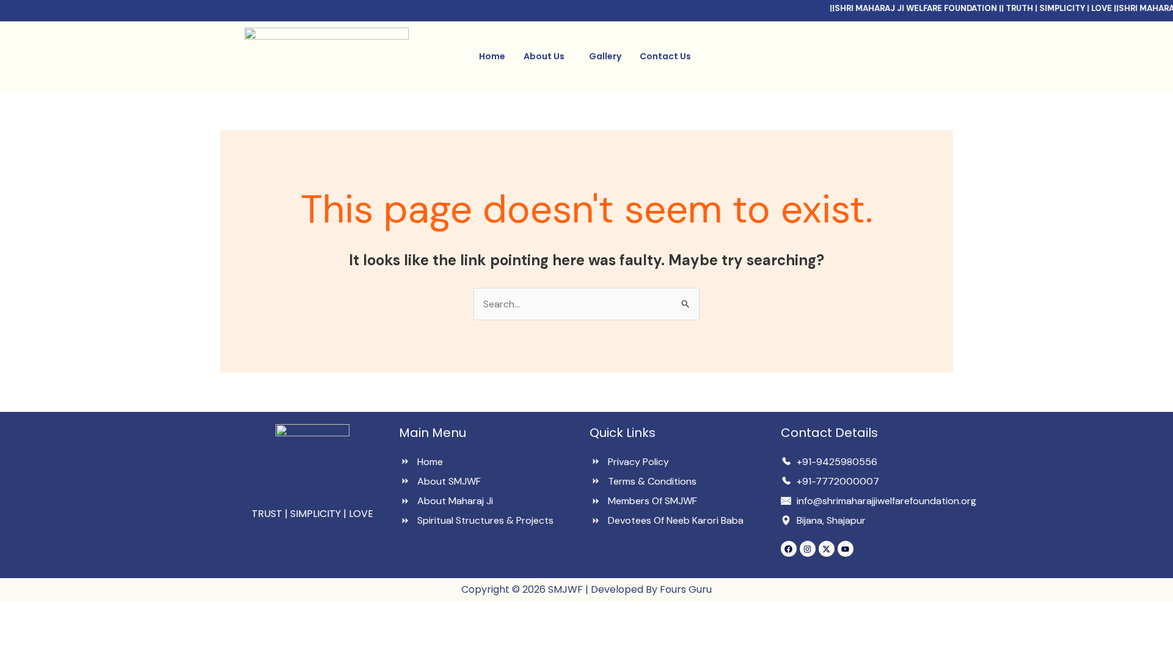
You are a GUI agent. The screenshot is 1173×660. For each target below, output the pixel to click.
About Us (544, 56)
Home (492, 56)
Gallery (605, 56)
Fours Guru (684, 589)
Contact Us (665, 56)
